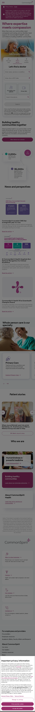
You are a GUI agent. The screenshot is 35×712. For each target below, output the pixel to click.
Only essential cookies (17, 704)
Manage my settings (17, 699)
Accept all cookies (17, 708)
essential (18, 666)
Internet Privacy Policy (7, 696)
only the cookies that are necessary (17, 677)
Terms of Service (19, 696)
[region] (17, 683)
